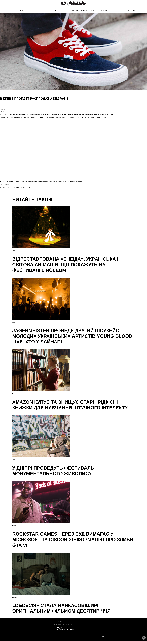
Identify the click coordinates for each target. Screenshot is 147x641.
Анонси (14, 250)
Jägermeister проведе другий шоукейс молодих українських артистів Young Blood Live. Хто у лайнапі (72, 336)
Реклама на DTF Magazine (66, 629)
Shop (17, 10)
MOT (21, 10)
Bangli (6, 192)
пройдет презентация (42, 181)
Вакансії (60, 631)
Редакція (60, 628)
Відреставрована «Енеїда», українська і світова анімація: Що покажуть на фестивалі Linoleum (65, 264)
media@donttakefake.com (63, 624)
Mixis (102, 638)
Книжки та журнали (18, 393)
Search (134, 10)
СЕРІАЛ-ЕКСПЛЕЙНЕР (99, 10)
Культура (56, 10)
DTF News (3, 111)
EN (132, 10)
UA (129, 10)
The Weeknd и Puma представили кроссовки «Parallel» (15, 187)
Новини (47, 10)
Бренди (66, 10)
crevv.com (102, 636)
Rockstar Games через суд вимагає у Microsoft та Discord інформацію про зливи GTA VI (72, 539)
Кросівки (74, 10)
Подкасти (85, 10)
